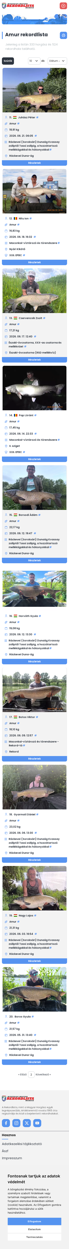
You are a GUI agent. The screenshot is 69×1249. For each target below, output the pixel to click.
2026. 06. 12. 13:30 (21, 634)
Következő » (43, 1074)
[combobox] (34, 61)
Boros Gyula (23, 1016)
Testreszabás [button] (34, 1237)
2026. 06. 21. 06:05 (21, 136)
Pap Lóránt (26, 415)
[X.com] (27, 1123)
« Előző (22, 1074)
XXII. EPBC (15, 255)
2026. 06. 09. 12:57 (21, 735)
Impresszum (12, 1158)
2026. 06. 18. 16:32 (21, 237)
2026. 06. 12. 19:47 (21, 533)
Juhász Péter (26, 117)
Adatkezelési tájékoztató (22, 1144)
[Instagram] (16, 1123)
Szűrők (8, 61)
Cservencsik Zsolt (30, 318)
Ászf (5, 1151)
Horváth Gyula (28, 616)
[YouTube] (37, 1123)
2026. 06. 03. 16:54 (21, 934)
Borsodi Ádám (28, 515)
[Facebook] (6, 1123)
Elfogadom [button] (34, 1221)
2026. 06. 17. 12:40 (21, 336)
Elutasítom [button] (34, 1229)
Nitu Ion (24, 218)
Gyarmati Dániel (24, 814)
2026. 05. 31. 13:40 (21, 1035)
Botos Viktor (27, 717)
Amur (12, 123)
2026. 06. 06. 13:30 (21, 833)
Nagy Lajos (26, 915)
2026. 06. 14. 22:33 (21, 434)
